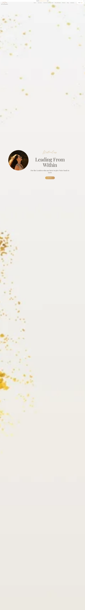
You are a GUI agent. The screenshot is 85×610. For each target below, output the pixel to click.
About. (35, 2)
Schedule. (72, 2)
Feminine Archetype (43, 0)
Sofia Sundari (4, 3)
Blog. (68, 2)
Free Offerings (58, 2)
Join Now (49, 177)
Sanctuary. (40, 2)
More (79, 2)
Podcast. (64, 2)
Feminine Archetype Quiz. (48, 2)
